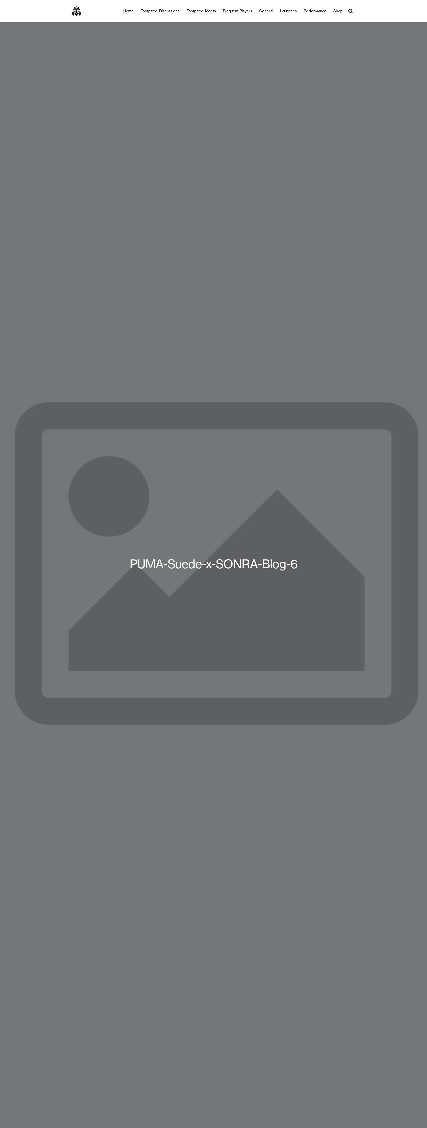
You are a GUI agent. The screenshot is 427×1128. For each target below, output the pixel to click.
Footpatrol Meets (201, 11)
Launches (288, 11)
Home (128, 11)
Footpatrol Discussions (160, 11)
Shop (337, 11)
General (266, 11)
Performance (315, 11)
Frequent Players (237, 11)
